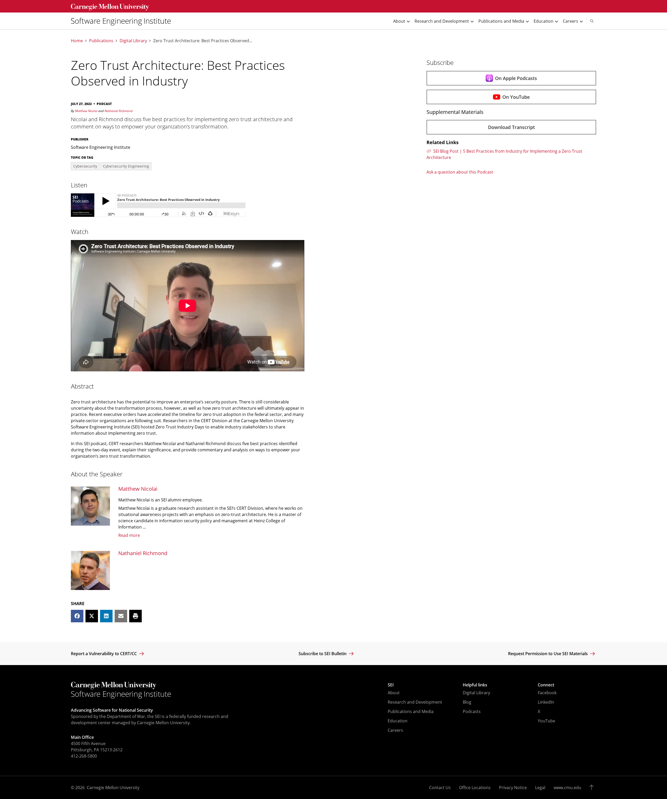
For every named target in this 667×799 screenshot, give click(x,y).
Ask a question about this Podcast (460, 172)
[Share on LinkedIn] (106, 616)
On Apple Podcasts (516, 78)
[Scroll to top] (593, 787)
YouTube (546, 721)
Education (397, 721)
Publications (101, 41)
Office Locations (475, 787)
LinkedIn (546, 702)
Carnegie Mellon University (113, 787)
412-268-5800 (84, 756)
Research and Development (415, 702)
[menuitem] (123, 21)
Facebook (547, 693)
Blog (467, 702)
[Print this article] (135, 616)
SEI (391, 685)
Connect (546, 685)
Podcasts (472, 711)
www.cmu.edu (567, 787)
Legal (540, 787)
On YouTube (516, 97)
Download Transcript (511, 127)
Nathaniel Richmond (118, 111)
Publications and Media (411, 711)
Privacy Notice (513, 787)
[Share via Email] (121, 616)
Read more (129, 535)
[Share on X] (91, 616)
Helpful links (475, 685)
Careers (395, 730)
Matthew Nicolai (86, 111)
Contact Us (440, 787)
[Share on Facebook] (77, 616)
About (394, 693)
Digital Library (133, 41)
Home (77, 41)
